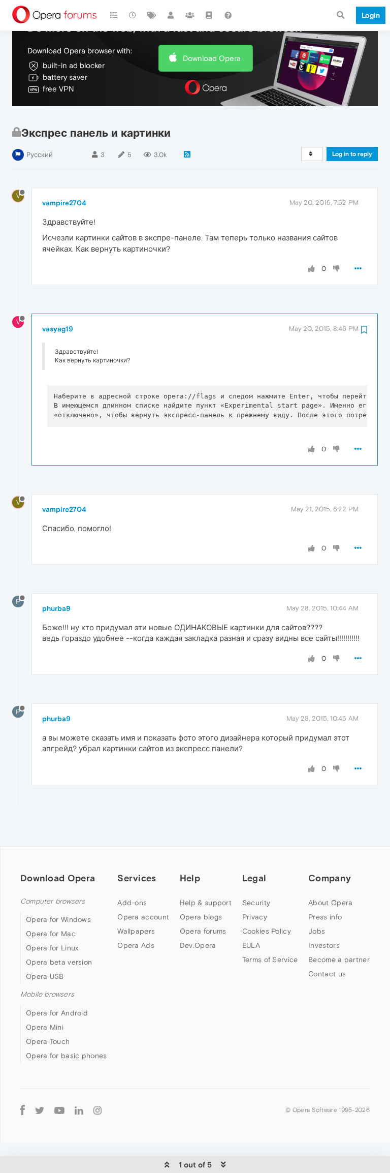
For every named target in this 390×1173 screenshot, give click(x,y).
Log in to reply (352, 154)
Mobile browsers (47, 994)
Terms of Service (270, 959)
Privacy (254, 917)
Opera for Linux (52, 948)
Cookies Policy (266, 931)
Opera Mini (44, 1027)
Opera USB (45, 976)
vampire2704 (64, 203)
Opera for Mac (51, 934)
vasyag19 (57, 329)
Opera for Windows (58, 919)
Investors (324, 945)
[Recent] (133, 15)
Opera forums (203, 931)
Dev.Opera (198, 945)
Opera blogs (201, 917)
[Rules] (209, 15)
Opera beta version (59, 962)
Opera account (143, 917)
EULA (251, 945)
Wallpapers (136, 931)
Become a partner (339, 959)
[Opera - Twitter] (39, 1110)
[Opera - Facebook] (22, 1110)
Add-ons (132, 903)
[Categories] (113, 15)
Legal (254, 878)
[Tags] (151, 15)
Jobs (316, 931)
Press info (325, 917)
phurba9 (56, 608)
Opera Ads (135, 945)
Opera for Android (57, 1013)
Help (190, 878)
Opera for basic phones (66, 1056)
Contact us (327, 974)
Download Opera (212, 58)
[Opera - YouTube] (59, 1110)
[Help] (228, 15)
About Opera (330, 903)
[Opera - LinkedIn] (79, 1110)
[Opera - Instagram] (97, 1110)
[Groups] (190, 15)
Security (256, 903)
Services (136, 878)
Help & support (206, 903)
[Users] (171, 15)
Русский (39, 155)
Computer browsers (52, 901)
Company (329, 878)
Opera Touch (48, 1041)
